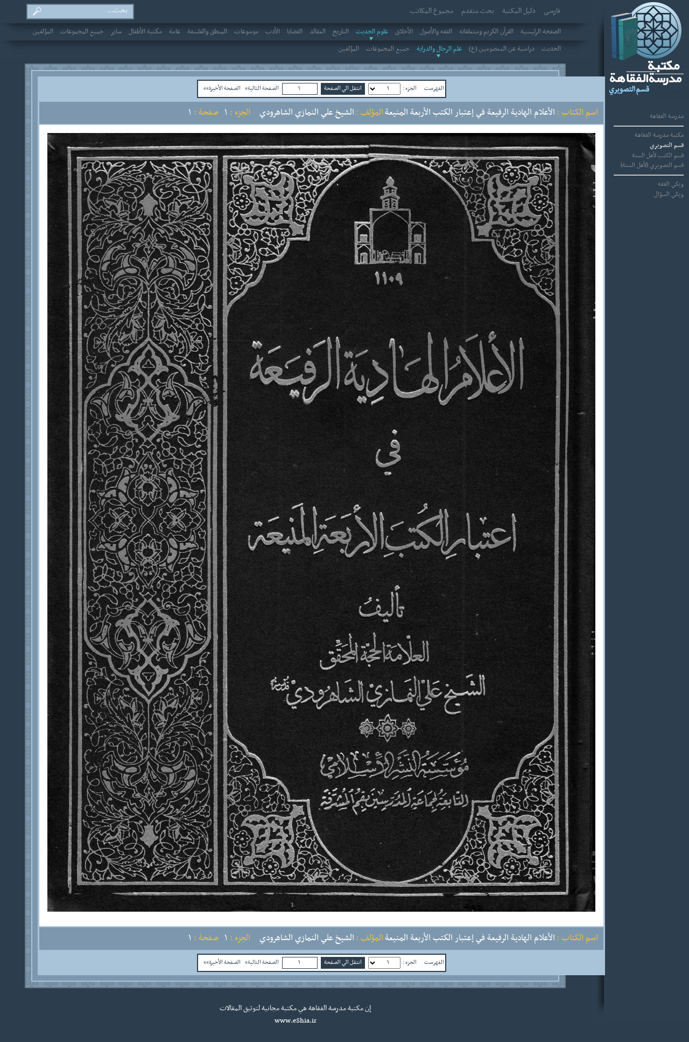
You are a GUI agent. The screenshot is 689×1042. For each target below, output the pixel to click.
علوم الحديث (372, 32)
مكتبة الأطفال (145, 32)
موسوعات (246, 32)
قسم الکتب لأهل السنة (658, 155)
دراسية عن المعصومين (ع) (502, 49)
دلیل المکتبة (519, 11)
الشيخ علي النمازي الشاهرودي (306, 113)
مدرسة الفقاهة (667, 116)
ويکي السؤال (669, 194)
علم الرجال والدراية (439, 49)
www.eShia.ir (296, 1021)
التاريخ (341, 32)
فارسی (552, 11)
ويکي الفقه (671, 184)
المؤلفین (43, 32)
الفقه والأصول (436, 32)
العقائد (318, 32)
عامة (174, 32)
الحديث (551, 49)
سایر (116, 32)
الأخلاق (404, 32)
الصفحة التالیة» (262, 88)
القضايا (295, 32)
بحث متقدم (477, 11)
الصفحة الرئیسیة (541, 32)
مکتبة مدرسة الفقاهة (659, 135)
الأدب (272, 32)
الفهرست (434, 88)
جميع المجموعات (82, 32)
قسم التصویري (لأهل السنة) (652, 165)
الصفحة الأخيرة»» (222, 88)
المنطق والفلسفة (207, 32)
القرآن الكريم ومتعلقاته (486, 32)
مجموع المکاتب (431, 11)
